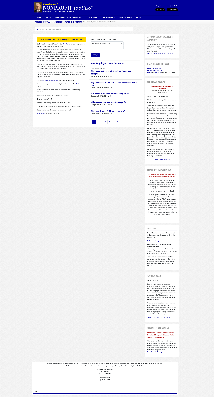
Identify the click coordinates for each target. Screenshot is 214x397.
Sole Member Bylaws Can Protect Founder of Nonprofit (99, 22)
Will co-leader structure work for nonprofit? (109, 102)
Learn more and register (162, 159)
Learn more (162, 218)
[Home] (70, 7)
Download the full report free (157, 352)
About (48, 17)
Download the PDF (155, 70)
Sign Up (158, 72)
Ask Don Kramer (92, 17)
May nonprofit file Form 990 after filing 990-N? (110, 93)
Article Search (109, 17)
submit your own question (50, 80)
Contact (174, 6)
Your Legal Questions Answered (68, 17)
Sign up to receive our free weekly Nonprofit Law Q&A (61, 39)
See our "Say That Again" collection (158, 317)
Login (149, 72)
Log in (152, 6)
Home (39, 17)
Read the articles (154, 68)
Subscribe (166, 6)
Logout (158, 6)
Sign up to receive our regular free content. (161, 53)
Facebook (173, 10)
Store (138, 17)
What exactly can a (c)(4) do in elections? (108, 111)
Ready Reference (125, 17)
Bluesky (161, 10)
